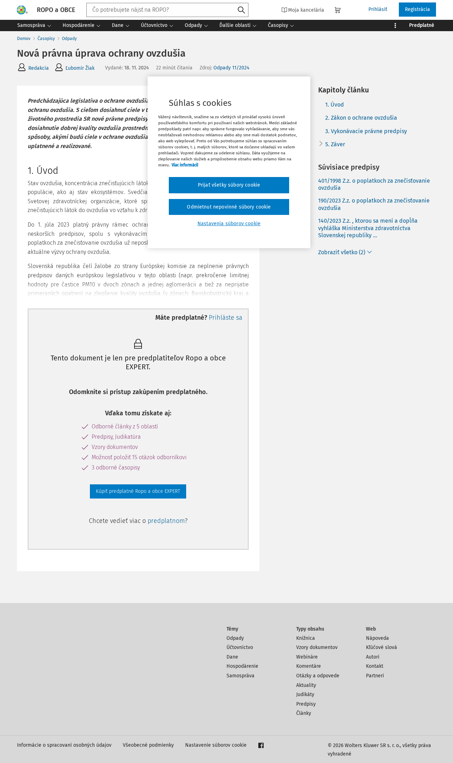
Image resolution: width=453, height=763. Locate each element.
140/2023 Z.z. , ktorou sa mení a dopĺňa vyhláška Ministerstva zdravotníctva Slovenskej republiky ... (368, 228)
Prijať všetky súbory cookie (229, 185)
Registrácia (417, 9)
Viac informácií (185, 165)
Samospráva (240, 676)
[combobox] (167, 10)
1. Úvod (334, 104)
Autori (372, 657)
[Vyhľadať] (241, 10)
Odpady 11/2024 (231, 68)
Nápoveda (377, 638)
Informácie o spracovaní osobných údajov (64, 745)
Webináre (307, 657)
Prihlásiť (377, 9)
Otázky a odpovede (317, 676)
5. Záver (335, 144)
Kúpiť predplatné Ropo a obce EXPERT (138, 491)
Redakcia (38, 68)
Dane (232, 657)
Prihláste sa (225, 317)
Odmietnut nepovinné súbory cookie (229, 207)
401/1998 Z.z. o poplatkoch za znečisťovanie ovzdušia (374, 184)
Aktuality (306, 685)
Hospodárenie (242, 666)
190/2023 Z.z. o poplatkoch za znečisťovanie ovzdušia (374, 204)
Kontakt (374, 666)
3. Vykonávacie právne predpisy (366, 131)
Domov (23, 38)
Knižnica (305, 638)
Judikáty (305, 694)
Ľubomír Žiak (79, 68)
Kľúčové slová (381, 647)
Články (303, 713)
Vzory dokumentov (317, 647)
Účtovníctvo (239, 647)
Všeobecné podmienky (148, 745)
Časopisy (46, 38)
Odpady (69, 38)
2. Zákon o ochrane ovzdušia (361, 117)
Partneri (375, 676)
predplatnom (166, 521)
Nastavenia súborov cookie (228, 224)
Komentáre (308, 666)
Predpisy (306, 704)
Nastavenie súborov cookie (216, 745)
